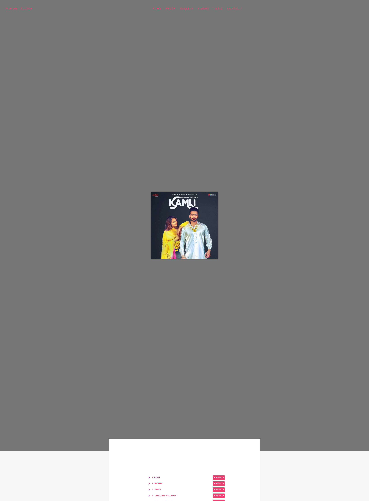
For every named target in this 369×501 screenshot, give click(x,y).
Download (218, 478)
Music (218, 9)
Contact (234, 9)
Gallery (187, 9)
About (171, 9)
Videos (203, 9)
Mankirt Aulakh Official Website (19, 9)
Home (157, 9)
